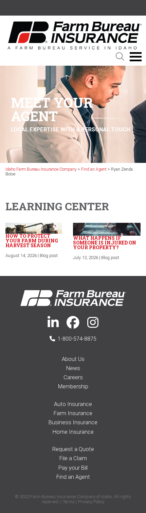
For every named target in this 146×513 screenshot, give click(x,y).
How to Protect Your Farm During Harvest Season (31, 241)
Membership (73, 386)
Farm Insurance (73, 413)
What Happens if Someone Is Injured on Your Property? (104, 243)
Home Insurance (73, 432)
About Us (73, 359)
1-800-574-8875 (77, 339)
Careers (73, 377)
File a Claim (73, 458)
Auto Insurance (73, 404)
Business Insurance (73, 422)
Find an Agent (73, 477)
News (73, 368)
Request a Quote (73, 449)
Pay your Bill (73, 468)
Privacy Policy (91, 501)
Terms (69, 501)
